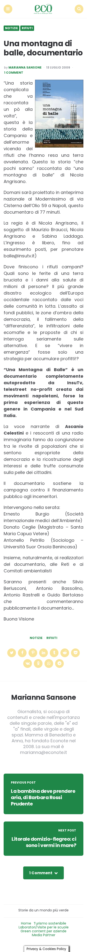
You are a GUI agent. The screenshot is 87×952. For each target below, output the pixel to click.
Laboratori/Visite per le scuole (44, 927)
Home (26, 923)
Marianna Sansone (25, 67)
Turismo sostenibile (50, 923)
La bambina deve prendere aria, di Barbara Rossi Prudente (43, 797)
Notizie (11, 28)
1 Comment (13, 72)
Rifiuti (27, 28)
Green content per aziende (43, 931)
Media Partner (43, 935)
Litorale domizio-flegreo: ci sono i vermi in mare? (44, 842)
